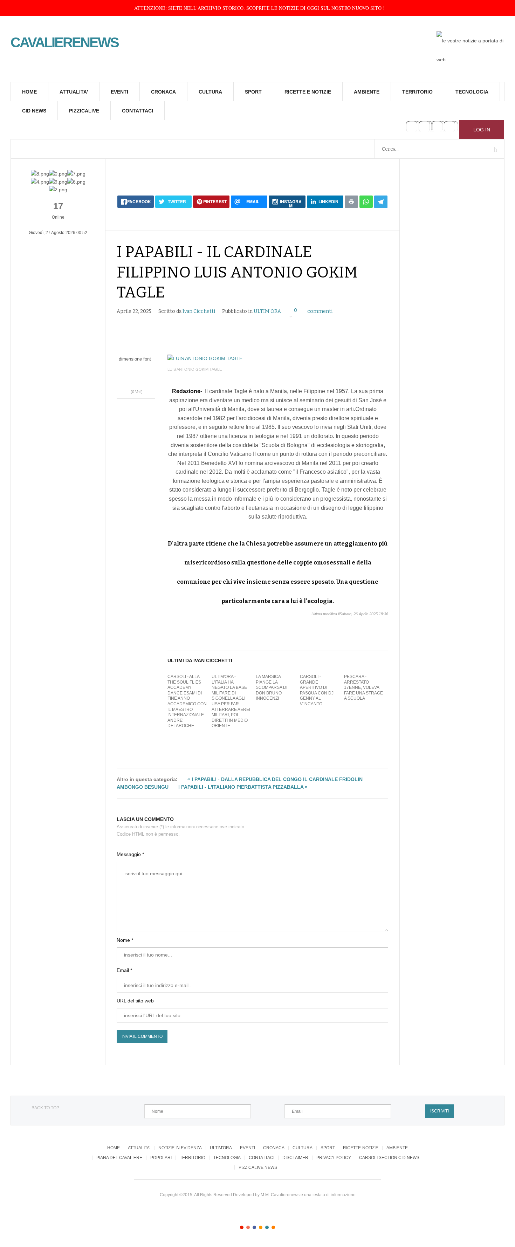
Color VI (273, 1227)
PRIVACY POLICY (333, 1157)
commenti (319, 311)
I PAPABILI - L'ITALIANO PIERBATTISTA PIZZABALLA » (243, 787)
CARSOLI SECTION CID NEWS (389, 1157)
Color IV (260, 1227)
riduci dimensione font (132, 366)
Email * (124, 970)
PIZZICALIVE (84, 111)
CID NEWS (34, 111)
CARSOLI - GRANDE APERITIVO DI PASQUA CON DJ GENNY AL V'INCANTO (317, 690)
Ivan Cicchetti (199, 311)
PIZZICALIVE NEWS (258, 1167)
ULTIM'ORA (267, 311)
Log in (481, 129)
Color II (248, 1227)
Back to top (45, 1107)
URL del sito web (135, 1000)
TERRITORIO (417, 92)
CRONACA (163, 92)
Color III (254, 1227)
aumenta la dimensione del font (139, 366)
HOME (29, 92)
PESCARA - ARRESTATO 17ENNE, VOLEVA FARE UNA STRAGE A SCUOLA (363, 687)
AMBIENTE (366, 92)
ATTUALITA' (74, 92)
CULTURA (210, 92)
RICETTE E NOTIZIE (307, 92)
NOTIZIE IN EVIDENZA (180, 1147)
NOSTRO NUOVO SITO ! (358, 8)
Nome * (125, 940)
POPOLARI (161, 1157)
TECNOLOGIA (471, 92)
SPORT (253, 92)
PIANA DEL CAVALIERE (119, 1157)
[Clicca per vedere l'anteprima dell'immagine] (277, 358)
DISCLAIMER (295, 1157)
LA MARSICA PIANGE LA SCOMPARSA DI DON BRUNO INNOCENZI (271, 687)
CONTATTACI (137, 111)
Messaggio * (130, 854)
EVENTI (119, 92)
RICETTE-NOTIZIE (360, 1147)
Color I (241, 1227)
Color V (267, 1227)
